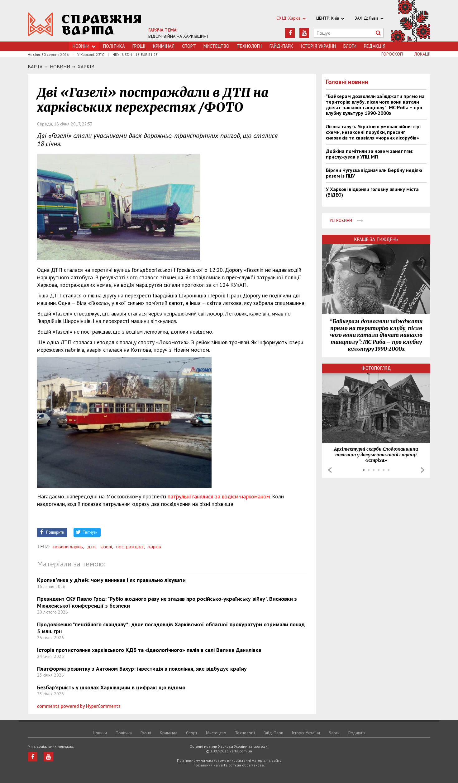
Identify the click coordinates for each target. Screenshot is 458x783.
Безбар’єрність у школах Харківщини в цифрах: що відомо (111, 687)
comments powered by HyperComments (79, 706)
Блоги (349, 46)
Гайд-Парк (281, 46)
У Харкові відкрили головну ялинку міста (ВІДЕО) (372, 192)
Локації (422, 54)
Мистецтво (216, 46)
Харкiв (86, 66)
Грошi (139, 46)
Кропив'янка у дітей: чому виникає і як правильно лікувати (111, 580)
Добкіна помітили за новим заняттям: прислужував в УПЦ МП (369, 154)
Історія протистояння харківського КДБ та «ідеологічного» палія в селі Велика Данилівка (149, 649)
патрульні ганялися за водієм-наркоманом (219, 496)
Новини (81, 46)
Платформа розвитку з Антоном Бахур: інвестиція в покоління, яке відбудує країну (142, 668)
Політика (114, 46)
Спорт (189, 46)
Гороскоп (392, 54)
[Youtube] (304, 33)
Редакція (374, 46)
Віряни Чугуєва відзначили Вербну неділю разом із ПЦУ (374, 173)
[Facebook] (290, 33)
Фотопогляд (376, 368)
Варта (35, 66)
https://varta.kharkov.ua (84, 24)
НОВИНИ (60, 66)
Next (422, 470)
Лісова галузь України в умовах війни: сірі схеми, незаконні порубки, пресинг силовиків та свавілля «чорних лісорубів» (373, 132)
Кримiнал (163, 46)
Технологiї (249, 46)
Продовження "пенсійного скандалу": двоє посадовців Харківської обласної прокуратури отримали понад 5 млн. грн (171, 628)
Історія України (318, 46)
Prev (330, 470)
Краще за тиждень (376, 239)
